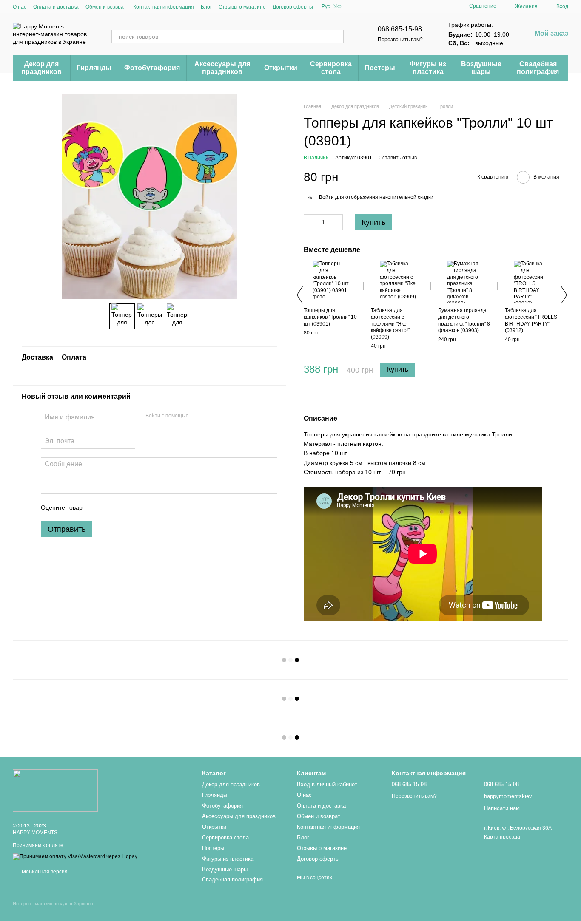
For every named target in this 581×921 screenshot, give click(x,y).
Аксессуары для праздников (222, 67)
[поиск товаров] (337, 36)
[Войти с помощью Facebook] (198, 416)
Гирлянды (94, 67)
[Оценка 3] (124, 507)
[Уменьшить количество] (310, 222)
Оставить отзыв (398, 158)
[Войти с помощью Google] (211, 416)
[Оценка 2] (110, 507)
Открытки (280, 67)
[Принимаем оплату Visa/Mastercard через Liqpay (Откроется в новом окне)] (75, 856)
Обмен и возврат (105, 7)
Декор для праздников (41, 67)
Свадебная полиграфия (538, 67)
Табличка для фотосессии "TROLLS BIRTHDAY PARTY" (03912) (531, 320)
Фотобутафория (152, 67)
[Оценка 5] (151, 507)
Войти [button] (326, 197)
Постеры (380, 67)
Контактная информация (163, 7)
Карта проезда (502, 837)
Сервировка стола (331, 67)
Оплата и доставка (56, 7)
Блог (206, 7)
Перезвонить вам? (400, 40)
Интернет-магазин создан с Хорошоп (53, 903)
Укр (337, 6)
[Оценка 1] (96, 507)
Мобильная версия (44, 872)
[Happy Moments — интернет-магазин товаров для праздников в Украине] (55, 790)
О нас (19, 7)
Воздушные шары (481, 67)
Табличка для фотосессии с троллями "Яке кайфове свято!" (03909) (390, 323)
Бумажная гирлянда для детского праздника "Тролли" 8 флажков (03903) (464, 320)
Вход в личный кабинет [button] (327, 784)
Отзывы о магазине (242, 7)
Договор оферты (293, 7)
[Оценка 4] (137, 507)
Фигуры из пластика (428, 67)
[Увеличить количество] (336, 222)
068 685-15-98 (400, 29)
